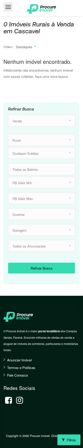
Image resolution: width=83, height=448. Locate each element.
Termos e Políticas (21, 367)
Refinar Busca (41, 268)
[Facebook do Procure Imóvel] (8, 400)
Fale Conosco (17, 375)
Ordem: (8, 47)
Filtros (71, 439)
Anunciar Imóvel (19, 360)
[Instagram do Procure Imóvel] (19, 400)
